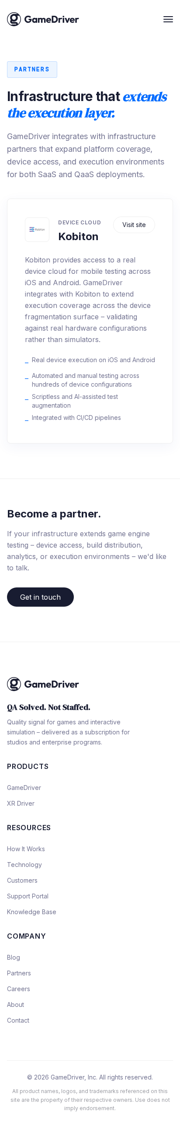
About (15, 1004)
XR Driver (21, 803)
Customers (22, 880)
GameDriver (24, 787)
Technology (24, 864)
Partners (19, 973)
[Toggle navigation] (168, 19)
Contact (18, 1020)
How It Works (26, 848)
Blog (13, 957)
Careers (18, 988)
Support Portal (27, 896)
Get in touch (40, 597)
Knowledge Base (31, 911)
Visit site (134, 224)
